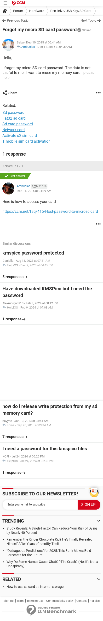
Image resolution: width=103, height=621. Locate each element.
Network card (13, 130)
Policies (95, 601)
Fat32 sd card (14, 118)
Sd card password (17, 124)
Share (12, 93)
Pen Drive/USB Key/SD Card (71, 11)
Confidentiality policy (60, 601)
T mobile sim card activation (26, 141)
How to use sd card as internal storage (34, 587)
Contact (81, 601)
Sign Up (9, 601)
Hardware (36, 11)
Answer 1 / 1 (12, 166)
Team (20, 601)
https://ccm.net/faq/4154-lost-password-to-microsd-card (50, 211)
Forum (18, 11)
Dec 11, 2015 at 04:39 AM (54, 47)
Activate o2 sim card (19, 135)
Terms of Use (35, 601)
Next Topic (88, 20)
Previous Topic (18, 20)
